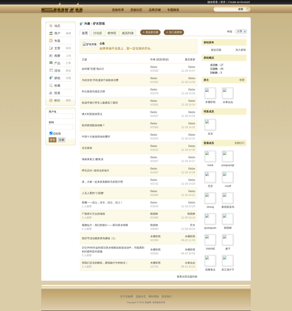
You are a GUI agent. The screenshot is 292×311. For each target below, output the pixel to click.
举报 (229, 31)
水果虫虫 (190, 262)
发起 (68, 70)
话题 (68, 78)
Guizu (153, 66)
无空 (210, 186)
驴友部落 (99, 23)
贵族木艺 (141, 296)
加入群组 (241, 49)
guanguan (210, 227)
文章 (57, 48)
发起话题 (216, 49)
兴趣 (87, 23)
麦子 (227, 248)
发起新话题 (152, 32)
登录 (223, 2)
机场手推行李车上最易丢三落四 (100, 102)
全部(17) (239, 143)
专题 (57, 40)
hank (210, 165)
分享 (239, 31)
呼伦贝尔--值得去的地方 (95, 170)
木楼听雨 (155, 236)
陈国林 (154, 213)
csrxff (228, 186)
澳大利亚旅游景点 (92, 114)
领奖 (68, 100)
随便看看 (213, 2)
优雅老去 (210, 269)
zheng (210, 206)
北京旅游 (87, 147)
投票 (57, 93)
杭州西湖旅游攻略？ (93, 125)
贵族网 (148, 302)
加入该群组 (175, 32)
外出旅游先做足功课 (93, 91)
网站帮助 (154, 296)
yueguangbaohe (231, 165)
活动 (57, 70)
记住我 (57, 133)
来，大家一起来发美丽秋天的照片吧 (102, 181)
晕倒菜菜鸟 (227, 206)
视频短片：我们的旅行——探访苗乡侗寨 (105, 225)
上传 (68, 55)
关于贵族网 (126, 296)
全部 (241, 79)
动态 (57, 25)
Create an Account (239, 2)
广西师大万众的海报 (93, 213)
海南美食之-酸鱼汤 (92, 159)
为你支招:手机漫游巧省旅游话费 (100, 80)
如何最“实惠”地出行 (93, 68)
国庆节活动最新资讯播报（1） (99, 238)
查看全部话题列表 (187, 276)
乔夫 (192, 225)
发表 (68, 48)
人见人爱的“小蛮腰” (93, 193)
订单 (68, 63)
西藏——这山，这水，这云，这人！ (102, 202)
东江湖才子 (227, 269)
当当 (210, 133)
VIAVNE (210, 248)
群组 (57, 78)
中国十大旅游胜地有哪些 (96, 136)
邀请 (68, 33)
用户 (57, 33)
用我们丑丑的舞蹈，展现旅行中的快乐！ (105, 262)
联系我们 (167, 296)
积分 (57, 100)
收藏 (57, 85)
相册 (57, 55)
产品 (57, 63)
